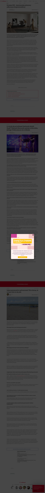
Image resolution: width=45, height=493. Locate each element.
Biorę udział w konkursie (22, 257)
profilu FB (23, 253)
